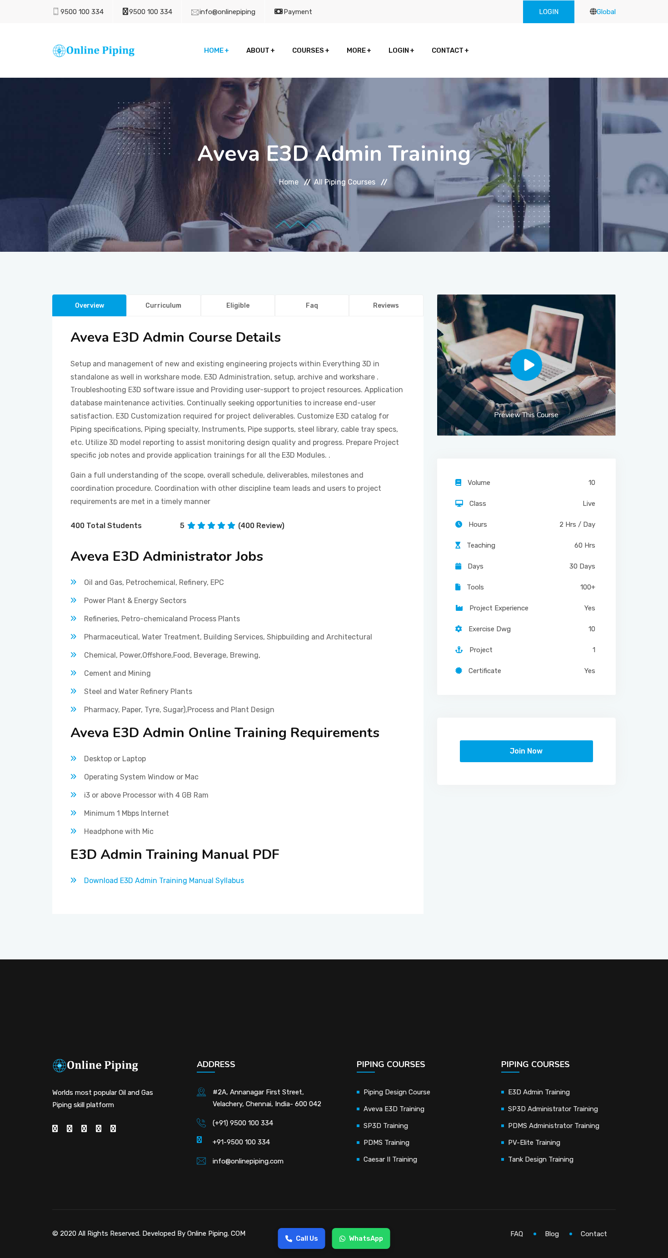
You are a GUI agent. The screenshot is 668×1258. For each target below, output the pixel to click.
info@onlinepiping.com (248, 1161)
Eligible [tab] (237, 306)
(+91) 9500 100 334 (243, 1123)
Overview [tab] (89, 306)
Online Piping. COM (216, 1233)
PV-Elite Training (534, 1142)
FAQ (516, 1234)
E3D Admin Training (539, 1092)
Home (214, 50)
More (356, 50)
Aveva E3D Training (394, 1109)
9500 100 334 (82, 12)
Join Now (526, 751)
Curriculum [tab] (163, 306)
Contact (448, 50)
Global (606, 12)
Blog (552, 1234)
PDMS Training (386, 1142)
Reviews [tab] (386, 306)
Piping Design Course (397, 1092)
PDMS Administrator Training (553, 1126)
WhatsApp (366, 1238)
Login (548, 12)
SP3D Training (386, 1126)
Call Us (307, 1238)
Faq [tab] (312, 306)
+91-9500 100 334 (241, 1142)
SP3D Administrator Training (553, 1109)
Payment (298, 12)
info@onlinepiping (227, 12)
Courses (308, 50)
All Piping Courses (344, 182)
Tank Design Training (540, 1159)
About (257, 50)
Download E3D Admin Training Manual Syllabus (164, 880)
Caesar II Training (390, 1159)
